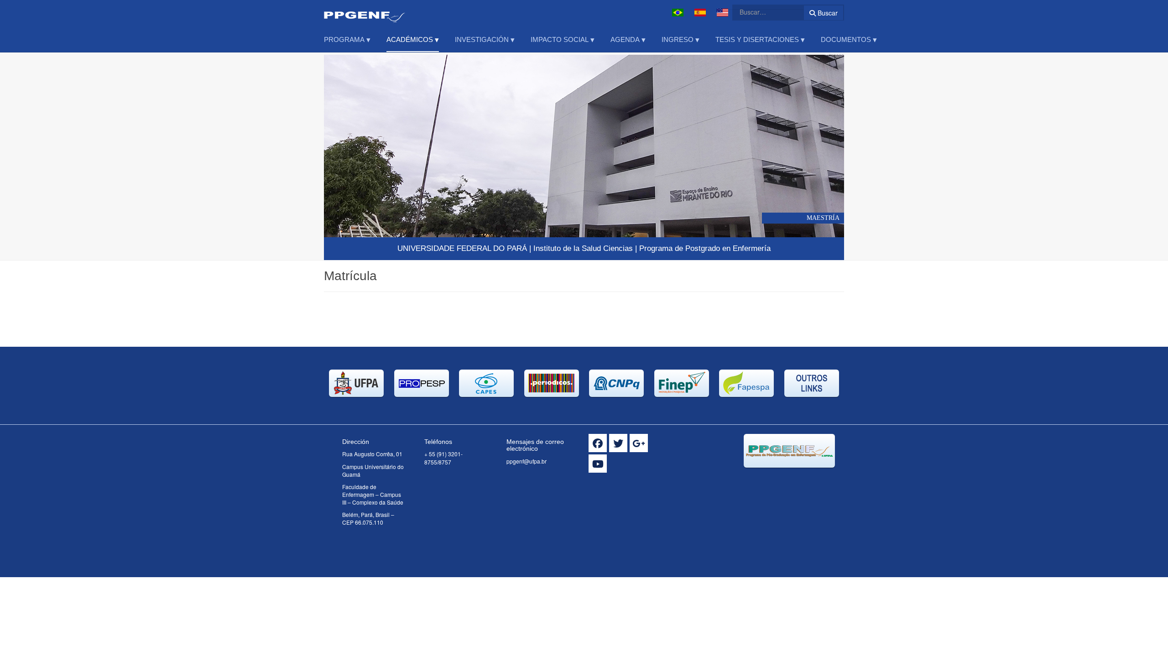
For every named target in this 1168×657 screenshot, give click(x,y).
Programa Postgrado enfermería (705, 248)
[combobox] (762, 12)
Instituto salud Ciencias (583, 248)
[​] (598, 443)
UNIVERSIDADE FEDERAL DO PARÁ (462, 248)
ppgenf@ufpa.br (526, 461)
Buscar (827, 12)
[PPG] (364, 12)
